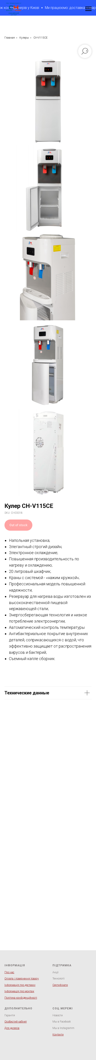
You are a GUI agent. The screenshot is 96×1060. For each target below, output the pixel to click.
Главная (9, 37)
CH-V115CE (40, 37)
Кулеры (24, 37)
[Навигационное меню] (88, 9)
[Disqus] (48, 778)
